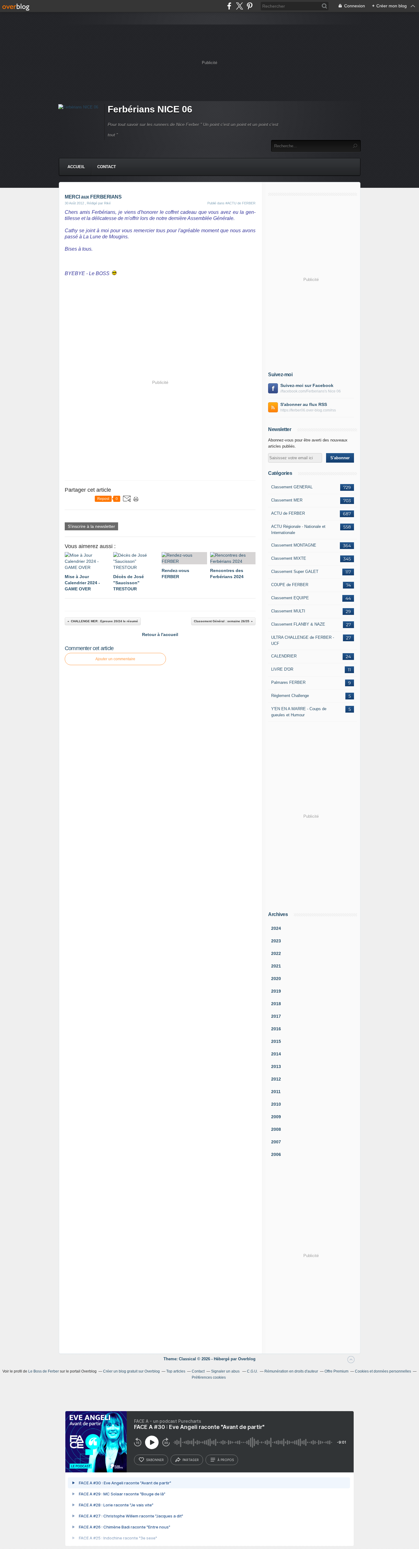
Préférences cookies (209, 1377)
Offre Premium (336, 1371)
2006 (276, 1154)
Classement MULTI (288, 611)
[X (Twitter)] (239, 5)
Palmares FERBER (288, 682)
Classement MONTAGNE (293, 545)
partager (191, 1460)
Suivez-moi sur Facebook (306, 385)
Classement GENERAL (292, 487)
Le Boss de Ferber (43, 1371)
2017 (276, 1016)
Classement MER (286, 500)
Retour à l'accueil (160, 634)
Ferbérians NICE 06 (150, 109)
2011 (276, 1091)
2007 (276, 1141)
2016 (276, 1028)
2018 (276, 1003)
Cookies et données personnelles (383, 1371)
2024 (276, 928)
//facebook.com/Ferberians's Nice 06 (310, 391)
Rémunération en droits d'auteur (291, 1371)
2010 (276, 1104)
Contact (106, 167)
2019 (276, 991)
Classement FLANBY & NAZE (298, 624)
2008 (276, 1129)
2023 (276, 940)
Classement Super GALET (294, 571)
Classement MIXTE (288, 558)
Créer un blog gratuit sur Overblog (131, 1371)
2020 (276, 978)
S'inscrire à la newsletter (91, 526)
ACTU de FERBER (288, 513)
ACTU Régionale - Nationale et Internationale (298, 529)
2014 (276, 1053)
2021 (276, 966)
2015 (276, 1041)
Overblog (247, 1359)
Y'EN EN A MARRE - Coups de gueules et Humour (298, 711)
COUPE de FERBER (289, 584)
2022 (276, 953)
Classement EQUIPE (290, 598)
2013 (276, 1066)
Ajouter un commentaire (115, 659)
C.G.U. (252, 1371)
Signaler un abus (225, 1371)
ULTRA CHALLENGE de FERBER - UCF (302, 640)
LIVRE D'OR (282, 669)
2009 (276, 1116)
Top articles (175, 1371)
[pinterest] (249, 5)
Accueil (76, 167)
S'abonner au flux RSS (303, 404)
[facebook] (229, 5)
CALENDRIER (284, 656)
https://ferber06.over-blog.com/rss (308, 410)
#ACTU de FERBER (240, 203)
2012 (276, 1079)
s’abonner (155, 1460)
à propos (225, 1460)
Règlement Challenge (290, 695)
